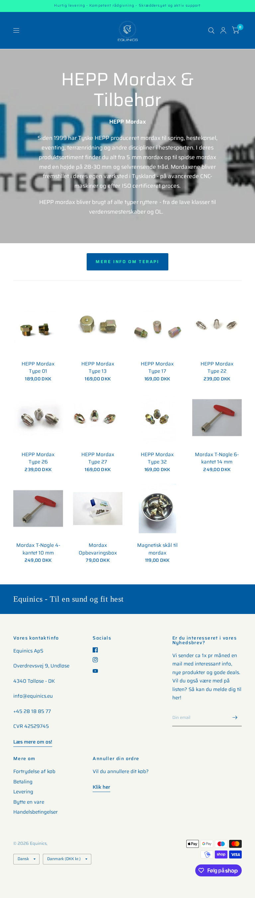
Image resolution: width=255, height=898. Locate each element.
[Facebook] (98, 649)
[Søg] (211, 30)
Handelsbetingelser (35, 812)
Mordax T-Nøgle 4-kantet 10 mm (38, 549)
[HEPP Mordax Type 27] (98, 418)
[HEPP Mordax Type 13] (98, 327)
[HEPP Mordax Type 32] (157, 418)
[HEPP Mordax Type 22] (217, 327)
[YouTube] (98, 671)
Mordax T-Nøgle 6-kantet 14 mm (217, 458)
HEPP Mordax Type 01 (38, 367)
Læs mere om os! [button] (32, 742)
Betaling (23, 782)
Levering (23, 792)
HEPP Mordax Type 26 (38, 458)
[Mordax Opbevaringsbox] (98, 509)
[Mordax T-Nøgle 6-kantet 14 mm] (217, 418)
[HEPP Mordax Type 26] (38, 418)
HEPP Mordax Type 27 (97, 458)
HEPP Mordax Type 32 (157, 458)
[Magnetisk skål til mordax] (157, 509)
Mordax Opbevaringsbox (98, 549)
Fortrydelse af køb (34, 771)
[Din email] (235, 717)
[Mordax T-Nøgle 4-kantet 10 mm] (38, 509)
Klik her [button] (101, 787)
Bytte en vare (28, 802)
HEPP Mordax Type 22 (217, 367)
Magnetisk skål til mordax (157, 549)
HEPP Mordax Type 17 (157, 367)
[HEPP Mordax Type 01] (38, 327)
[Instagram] (98, 659)
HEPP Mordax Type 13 (97, 367)
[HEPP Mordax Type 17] (157, 327)
